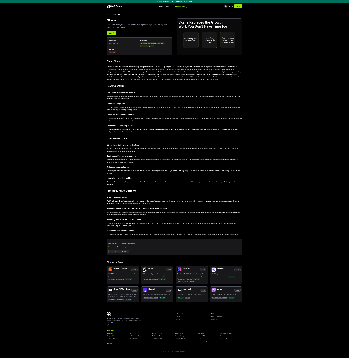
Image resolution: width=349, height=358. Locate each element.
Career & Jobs (201, 336)
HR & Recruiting (202, 341)
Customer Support (180, 338)
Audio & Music (179, 333)
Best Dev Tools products (116, 245)
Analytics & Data (157, 333)
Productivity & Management (148, 43)
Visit (110, 33)
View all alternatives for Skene (119, 251)
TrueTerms (220, 268)
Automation (200, 333)
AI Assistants (110, 333)
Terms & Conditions (216, 316)
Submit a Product (179, 6)
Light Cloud (187, 289)
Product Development (147, 46)
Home (108, 14)
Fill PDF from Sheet (120, 268)
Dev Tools (161, 43)
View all (109, 343)
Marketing (189, 279)
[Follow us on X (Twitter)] (108, 325)
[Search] (226, 6)
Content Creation (157, 338)
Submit (178, 319)
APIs (131, 333)
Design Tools (181, 279)
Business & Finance (158, 336)
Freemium (112, 52)
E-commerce (156, 341)
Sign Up (238, 6)
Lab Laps (220, 289)
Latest (161, 6)
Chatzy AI (151, 289)
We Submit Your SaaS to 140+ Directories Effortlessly (176, 1)
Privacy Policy (214, 319)
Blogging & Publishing (113, 336)
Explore (168, 6)
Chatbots (222, 336)
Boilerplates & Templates (137, 336)
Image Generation (189, 281)
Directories (133, 341)
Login (231, 6)
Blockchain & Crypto (226, 333)
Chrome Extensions (112, 338)
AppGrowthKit (187, 268)
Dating (199, 338)
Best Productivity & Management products (121, 243)
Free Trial (162, 297)
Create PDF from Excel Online (124, 289)
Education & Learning (181, 341)
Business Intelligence (181, 336)
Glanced (151, 268)
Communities (133, 338)
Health (222, 341)
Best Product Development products (119, 247)
